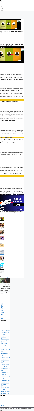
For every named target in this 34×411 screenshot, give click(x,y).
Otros (1, 316)
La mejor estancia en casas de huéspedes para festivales (6, 277)
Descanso (2, 308)
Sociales (2, 318)
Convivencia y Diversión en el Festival (5, 392)
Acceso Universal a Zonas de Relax (5, 382)
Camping (2, 305)
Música (2, 315)
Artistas (2, 6)
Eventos (1, 276)
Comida (2, 306)
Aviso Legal (2, 405)
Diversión (2, 309)
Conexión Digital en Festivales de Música (5, 330)
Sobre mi (2, 9)
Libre (1, 313)
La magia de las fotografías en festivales (5, 380)
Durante (2, 310)
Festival (2, 8)
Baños (2, 304)
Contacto (2, 10)
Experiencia (2, 312)
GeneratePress (10, 407)
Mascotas (2, 314)
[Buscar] (6, 292)
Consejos (2, 307)
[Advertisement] (17, 14)
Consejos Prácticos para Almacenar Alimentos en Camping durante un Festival (5, 347)
